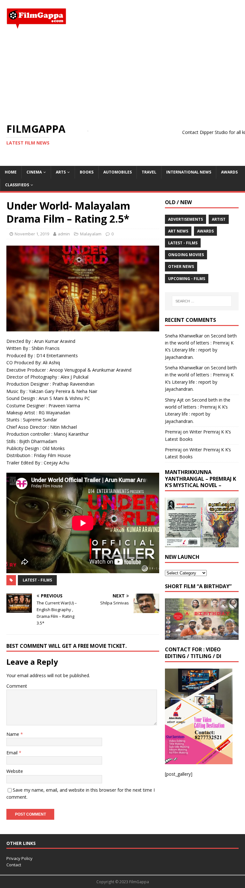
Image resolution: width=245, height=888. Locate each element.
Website (14, 771)
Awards (229, 172)
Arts (61, 172)
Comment (16, 686)
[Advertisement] (122, 76)
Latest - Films (37, 580)
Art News (178, 231)
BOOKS (86, 172)
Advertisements (185, 219)
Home (11, 172)
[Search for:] (202, 301)
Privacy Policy (19, 858)
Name (13, 734)
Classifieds (17, 185)
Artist (219, 219)
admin (64, 234)
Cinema (34, 172)
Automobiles (117, 172)
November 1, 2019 (32, 234)
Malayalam (90, 234)
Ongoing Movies (186, 254)
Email (12, 753)
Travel (149, 172)
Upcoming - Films (186, 278)
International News (188, 172)
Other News (181, 266)
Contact (13, 865)
